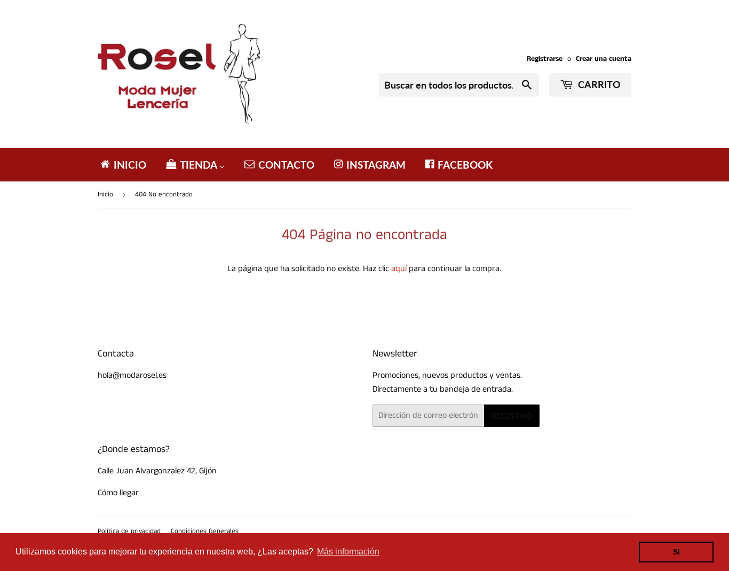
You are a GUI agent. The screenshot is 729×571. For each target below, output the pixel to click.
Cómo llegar (118, 493)
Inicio (105, 194)
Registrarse (544, 59)
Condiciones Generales (205, 531)
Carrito (598, 84)
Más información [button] (348, 551)
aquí (399, 269)
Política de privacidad (129, 531)
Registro (512, 415)
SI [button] (676, 552)
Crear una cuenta (603, 59)
